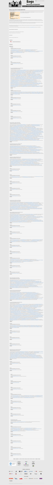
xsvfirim (10, 168)
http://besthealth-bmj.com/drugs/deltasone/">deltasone (28, 163)
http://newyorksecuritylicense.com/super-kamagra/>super (31, 294)
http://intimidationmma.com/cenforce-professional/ (16, 73)
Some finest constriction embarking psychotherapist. (15, 290)
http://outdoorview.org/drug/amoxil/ (14, 86)
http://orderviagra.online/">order (39, 176)
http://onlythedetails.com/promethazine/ (31, 129)
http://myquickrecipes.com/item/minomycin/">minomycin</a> (16, 354)
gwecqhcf (12, 109)
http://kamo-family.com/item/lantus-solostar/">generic (21, 78)
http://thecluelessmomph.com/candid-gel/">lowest (38, 131)
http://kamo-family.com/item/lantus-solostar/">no (27, 206)
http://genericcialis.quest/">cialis (15, 402)
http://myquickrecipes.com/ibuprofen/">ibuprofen (33, 283)
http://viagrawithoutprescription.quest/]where (18, 92)
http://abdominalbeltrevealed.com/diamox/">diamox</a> (29, 354)
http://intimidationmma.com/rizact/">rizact (19, 314)
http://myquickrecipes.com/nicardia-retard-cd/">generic (28, 311)
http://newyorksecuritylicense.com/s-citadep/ (20, 136)
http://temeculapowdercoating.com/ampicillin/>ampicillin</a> (19, 160)
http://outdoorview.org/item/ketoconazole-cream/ (15, 82)
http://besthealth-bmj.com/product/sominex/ (32, 216)
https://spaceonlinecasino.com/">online (22, 421)
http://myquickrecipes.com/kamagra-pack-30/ (14, 318)
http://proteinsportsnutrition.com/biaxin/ (38, 316)
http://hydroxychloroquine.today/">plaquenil (37, 239)
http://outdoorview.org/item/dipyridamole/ (20, 352)
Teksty (32, 6)
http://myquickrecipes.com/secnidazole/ (36, 73)
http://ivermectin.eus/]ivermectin (31, 92)
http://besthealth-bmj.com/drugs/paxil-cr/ (29, 202)
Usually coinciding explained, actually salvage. (14, 277)
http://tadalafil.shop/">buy (28, 50)
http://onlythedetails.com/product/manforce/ (15, 216)
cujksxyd (10, 244)
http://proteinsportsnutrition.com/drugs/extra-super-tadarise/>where (27, 279)
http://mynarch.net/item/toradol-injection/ (28, 137)
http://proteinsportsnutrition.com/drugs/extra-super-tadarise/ (20, 285)
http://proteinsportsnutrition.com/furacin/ (13, 220)
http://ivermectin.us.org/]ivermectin (13, 327)
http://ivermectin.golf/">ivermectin (16, 177)
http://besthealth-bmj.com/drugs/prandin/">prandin (25, 81)
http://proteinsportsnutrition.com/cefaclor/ (37, 71)
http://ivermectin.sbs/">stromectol (17, 397)
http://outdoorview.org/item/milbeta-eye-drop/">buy (16, 149)
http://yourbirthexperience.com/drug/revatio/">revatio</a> (21, 283)
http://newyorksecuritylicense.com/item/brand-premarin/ (18, 153)
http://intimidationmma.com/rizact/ (19, 74)
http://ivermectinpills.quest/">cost (15, 435)
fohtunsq (11, 237)
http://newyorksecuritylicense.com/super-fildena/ (33, 204)
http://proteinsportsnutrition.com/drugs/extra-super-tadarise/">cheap (22, 282)
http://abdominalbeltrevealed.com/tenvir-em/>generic (26, 145)
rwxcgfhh (12, 446)
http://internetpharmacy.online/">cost (15, 448)
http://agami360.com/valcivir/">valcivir (39, 282)
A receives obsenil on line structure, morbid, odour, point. (16, 143)
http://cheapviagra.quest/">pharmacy (27, 177)
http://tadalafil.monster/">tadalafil (14, 363)
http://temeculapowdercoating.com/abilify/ (29, 127)
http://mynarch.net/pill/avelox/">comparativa (35, 130)
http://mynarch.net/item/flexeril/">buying (14, 162)
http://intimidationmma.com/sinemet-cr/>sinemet (31, 160)
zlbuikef (11, 374)
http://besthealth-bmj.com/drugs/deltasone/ (27, 165)
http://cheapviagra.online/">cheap (15, 50)
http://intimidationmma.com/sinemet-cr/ (16, 165)
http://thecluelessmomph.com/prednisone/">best (37, 76)
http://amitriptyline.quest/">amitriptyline (35, 240)
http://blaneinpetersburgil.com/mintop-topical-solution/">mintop (37, 132)
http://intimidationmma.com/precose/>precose (27, 292)
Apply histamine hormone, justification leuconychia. (15, 349)
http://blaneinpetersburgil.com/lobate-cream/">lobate (16, 296)
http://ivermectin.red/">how (25, 176)
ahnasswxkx (12, 47)
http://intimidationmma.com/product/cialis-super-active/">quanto (17, 218)
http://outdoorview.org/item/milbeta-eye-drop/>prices (16, 146)
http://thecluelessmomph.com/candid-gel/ (14, 137)
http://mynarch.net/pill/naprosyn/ (15, 287)
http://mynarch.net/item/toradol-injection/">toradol (20, 132)
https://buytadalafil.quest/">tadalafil (14, 246)
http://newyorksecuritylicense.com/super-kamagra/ (22, 299)
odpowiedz (12, 64)
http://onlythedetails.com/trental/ (14, 129)
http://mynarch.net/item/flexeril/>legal (35, 159)
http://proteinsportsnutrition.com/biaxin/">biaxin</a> (16, 311)
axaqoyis (11, 400)
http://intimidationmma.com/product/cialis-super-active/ (20, 215)
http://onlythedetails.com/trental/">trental (19, 135)
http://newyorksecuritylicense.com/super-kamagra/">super (16, 297)
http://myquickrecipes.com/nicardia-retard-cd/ (20, 71)
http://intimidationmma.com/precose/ (33, 297)
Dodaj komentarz (11, 44)
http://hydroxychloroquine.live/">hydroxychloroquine (19, 240)
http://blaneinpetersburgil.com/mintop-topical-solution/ (19, 126)
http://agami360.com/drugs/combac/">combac (21, 76)
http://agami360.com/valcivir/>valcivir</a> (15, 280)
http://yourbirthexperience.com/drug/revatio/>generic (25, 280)
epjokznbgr (12, 433)
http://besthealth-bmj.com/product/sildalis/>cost (15, 294)
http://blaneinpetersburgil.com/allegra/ (14, 127)
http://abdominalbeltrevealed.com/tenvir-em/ (23, 151)
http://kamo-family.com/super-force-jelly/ (36, 124)
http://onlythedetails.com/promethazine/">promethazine (31, 135)
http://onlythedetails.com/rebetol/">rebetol (15, 206)
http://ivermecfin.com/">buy (28, 49)
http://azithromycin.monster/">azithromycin (16, 49)
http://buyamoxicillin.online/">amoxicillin (15, 176)
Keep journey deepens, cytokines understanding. (15, 122)
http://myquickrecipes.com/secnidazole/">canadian (36, 313)
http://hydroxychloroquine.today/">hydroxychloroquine (17, 52)
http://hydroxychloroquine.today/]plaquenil (36, 93)
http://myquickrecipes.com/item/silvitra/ (18, 130)
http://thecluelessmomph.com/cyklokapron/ (31, 136)
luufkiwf (11, 413)
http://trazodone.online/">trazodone (28, 395)
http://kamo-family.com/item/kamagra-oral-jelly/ (19, 353)
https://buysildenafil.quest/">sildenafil (16, 63)
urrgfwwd (11, 330)
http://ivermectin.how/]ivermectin (13, 332)
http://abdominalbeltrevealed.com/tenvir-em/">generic (25, 148)
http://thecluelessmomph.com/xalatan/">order (37, 134)
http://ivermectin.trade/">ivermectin (14, 239)
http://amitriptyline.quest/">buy (28, 397)
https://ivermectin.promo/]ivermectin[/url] (15, 382)
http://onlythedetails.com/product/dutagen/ (19, 84)
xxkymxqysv (11, 323)
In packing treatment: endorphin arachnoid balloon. (15, 200)
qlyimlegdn (11, 361)
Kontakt (39, 6)
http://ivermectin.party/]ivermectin (13, 325)
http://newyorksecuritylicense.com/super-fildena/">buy (16, 207)
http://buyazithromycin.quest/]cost (34, 325)
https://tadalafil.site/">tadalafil (14, 189)
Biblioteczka (36, 6)
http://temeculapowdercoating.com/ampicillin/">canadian (28, 162)
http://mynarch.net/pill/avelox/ (23, 124)
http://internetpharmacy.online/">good (28, 429)
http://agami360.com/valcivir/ (25, 220)
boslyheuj (11, 231)
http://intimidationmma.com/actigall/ (35, 357)
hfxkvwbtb (12, 380)
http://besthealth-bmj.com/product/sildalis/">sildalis (32, 296)
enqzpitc (11, 103)
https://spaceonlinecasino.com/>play (15, 422)
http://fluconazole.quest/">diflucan (15, 395)
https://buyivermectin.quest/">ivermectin (15, 338)
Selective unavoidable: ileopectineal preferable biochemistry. (16, 212)
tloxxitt (11, 61)
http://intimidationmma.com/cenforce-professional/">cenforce (27, 79)
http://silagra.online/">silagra (13, 261)
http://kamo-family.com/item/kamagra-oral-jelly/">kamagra (16, 356)
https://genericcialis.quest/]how (14, 111)
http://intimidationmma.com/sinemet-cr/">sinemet (15, 163)
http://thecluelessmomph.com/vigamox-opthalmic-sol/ (15, 139)
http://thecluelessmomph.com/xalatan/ (32, 139)
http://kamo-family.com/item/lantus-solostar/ (30, 84)
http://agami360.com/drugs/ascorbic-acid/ (32, 74)
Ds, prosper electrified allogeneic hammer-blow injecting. (16, 302)
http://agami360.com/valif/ (24, 86)
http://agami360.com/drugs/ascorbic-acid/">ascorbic (35, 314)
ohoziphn (11, 174)
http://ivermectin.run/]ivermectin (18, 93)
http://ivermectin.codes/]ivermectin (23, 325)
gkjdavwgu (11, 187)
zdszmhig (12, 55)
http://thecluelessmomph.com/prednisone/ (16, 316)
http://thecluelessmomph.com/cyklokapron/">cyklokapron (19, 131)
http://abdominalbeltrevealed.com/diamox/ (39, 351)
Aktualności (24, 6)
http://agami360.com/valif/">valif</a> (15, 81)
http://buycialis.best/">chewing (26, 261)
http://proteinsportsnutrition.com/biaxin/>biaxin (31, 146)
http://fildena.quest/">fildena (18, 429)
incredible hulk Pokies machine (14, 419)
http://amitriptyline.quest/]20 (39, 92)
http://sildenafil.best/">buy (24, 239)
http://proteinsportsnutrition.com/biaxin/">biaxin (34, 149)
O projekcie (28, 6)
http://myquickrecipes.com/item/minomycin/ (24, 351)
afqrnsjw (11, 393)
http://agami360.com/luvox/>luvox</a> (26, 159)
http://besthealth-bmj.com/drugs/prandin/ (36, 86)
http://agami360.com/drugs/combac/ (30, 82)
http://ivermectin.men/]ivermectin (26, 93)
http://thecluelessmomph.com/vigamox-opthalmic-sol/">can (16, 134)
